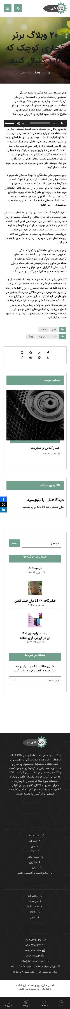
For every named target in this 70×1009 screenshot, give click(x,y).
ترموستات (35, 568)
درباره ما (33, 901)
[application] (35, 123)
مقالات (32, 912)
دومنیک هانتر (32, 836)
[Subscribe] (14, 680)
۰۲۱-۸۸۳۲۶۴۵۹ (33, 951)
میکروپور (33, 867)
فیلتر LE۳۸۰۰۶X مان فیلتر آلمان (35, 600)
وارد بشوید (29, 507)
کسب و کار (43, 336)
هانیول (33, 862)
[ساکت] (18, 123)
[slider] (10, 123)
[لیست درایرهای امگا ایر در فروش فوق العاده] (35, 620)
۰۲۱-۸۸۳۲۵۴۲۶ (33, 945)
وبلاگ (30, 336)
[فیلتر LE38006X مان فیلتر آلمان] (35, 588)
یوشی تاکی (33, 857)
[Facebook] (3, 499)
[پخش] (62, 123)
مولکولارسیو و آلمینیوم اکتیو (33, 873)
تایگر (33, 852)
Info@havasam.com (33, 961)
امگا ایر (33, 841)
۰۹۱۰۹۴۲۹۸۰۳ (33, 956)
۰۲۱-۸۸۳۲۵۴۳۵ (33, 940)
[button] (7, 8)
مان (33, 846)
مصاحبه (44, 329)
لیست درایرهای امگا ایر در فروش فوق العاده (35, 635)
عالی (55, 336)
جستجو (14, 543)
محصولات (33, 896)
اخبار (54, 329)
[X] (3, 504)
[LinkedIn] (3, 509)
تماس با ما (33, 906)
